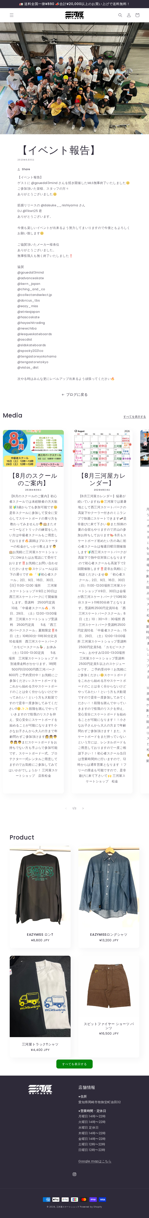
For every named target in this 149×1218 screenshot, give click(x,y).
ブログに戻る (77, 394)
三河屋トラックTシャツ (40, 1044)
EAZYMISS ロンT (40, 935)
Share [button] (26, 169)
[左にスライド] (66, 808)
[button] (11, 15)
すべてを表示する (134, 416)
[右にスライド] (83, 808)
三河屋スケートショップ (67, 1206)
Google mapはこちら (94, 1161)
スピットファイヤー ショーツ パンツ (109, 1026)
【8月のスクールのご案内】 (33, 479)
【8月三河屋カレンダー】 (102, 479)
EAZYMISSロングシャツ (108, 935)
